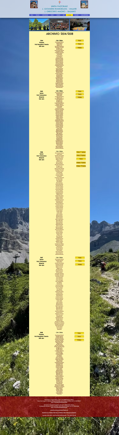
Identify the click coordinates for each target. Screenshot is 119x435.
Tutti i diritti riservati (71, 415)
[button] (39, 24)
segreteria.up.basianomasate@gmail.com (59, 410)
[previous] (31, 25)
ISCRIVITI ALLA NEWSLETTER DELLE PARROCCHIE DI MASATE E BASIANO (59, 412)
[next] (87, 25)
